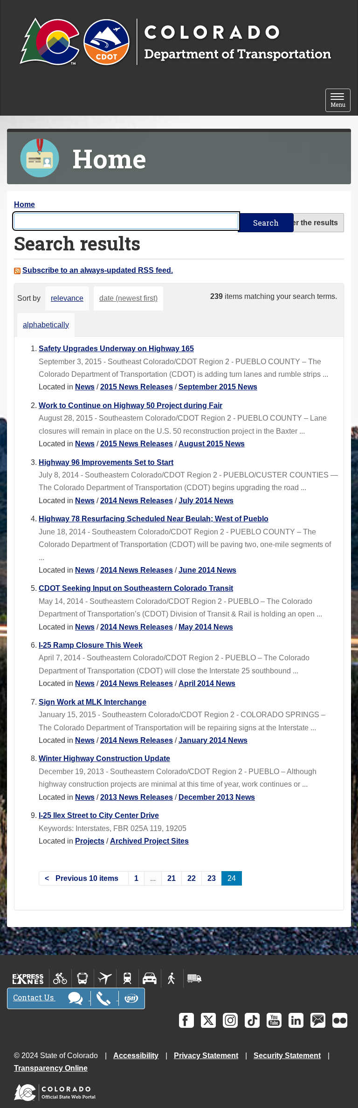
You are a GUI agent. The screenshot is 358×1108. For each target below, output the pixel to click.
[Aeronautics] (105, 978)
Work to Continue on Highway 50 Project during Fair (130, 405)
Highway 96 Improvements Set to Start (106, 462)
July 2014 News (206, 501)
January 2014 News (213, 740)
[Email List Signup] (318, 1020)
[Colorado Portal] (56, 1090)
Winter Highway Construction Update (104, 758)
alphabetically (46, 325)
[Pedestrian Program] (172, 978)
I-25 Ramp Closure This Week (91, 645)
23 (211, 878)
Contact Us (34, 997)
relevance (67, 298)
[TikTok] (252, 1020)
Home (24, 204)
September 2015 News (218, 387)
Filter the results (309, 223)
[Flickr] (340, 1020)
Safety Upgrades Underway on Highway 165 (116, 349)
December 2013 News (217, 797)
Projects (89, 841)
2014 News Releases (136, 501)
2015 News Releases (136, 387)
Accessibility (135, 1056)
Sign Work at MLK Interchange (92, 702)
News (85, 387)
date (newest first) (128, 298)
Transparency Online (51, 1068)
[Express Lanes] (28, 978)
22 (191, 878)
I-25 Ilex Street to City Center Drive (99, 815)
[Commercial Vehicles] (194, 978)
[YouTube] (274, 1020)
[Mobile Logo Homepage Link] (175, 42)
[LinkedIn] (296, 1020)
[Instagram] (230, 1020)
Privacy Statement (206, 1056)
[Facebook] (186, 1020)
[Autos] (149, 978)
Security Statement (287, 1056)
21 (171, 878)
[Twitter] (208, 1020)
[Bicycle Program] (60, 978)
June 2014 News (207, 570)
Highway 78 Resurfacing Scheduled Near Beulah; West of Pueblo (153, 519)
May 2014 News (206, 627)
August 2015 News (212, 444)
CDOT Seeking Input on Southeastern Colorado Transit (136, 588)
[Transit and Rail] (82, 978)
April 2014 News (207, 683)
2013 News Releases (136, 797)
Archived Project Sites (149, 841)
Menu (340, 101)
